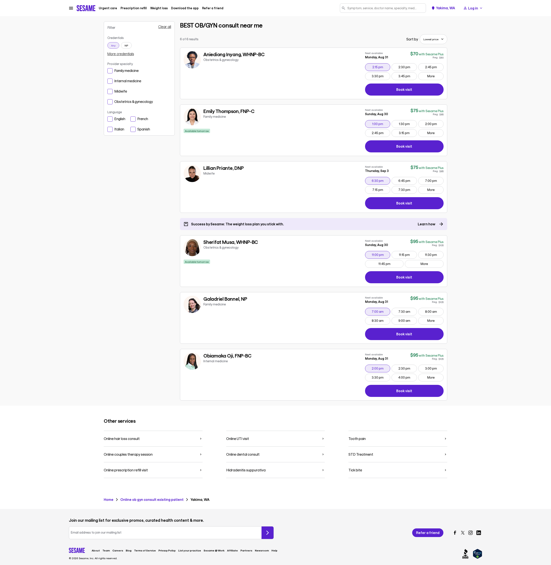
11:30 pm (434, 255)
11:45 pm (391, 264)
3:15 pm (408, 133)
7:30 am (407, 311)
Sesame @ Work (214, 550)
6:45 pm (407, 181)
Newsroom (262, 550)
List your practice (189, 550)
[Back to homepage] (86, 8)
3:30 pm (380, 76)
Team (106, 550)
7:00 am (380, 311)
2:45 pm (434, 67)
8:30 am (380, 320)
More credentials (120, 54)
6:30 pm (380, 181)
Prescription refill (134, 8)
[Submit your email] (268, 532)
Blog (129, 550)
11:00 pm (380, 255)
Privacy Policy (167, 550)
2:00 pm (434, 124)
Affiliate (232, 550)
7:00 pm (434, 181)
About (96, 550)
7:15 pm (381, 190)
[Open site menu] (71, 8)
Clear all (164, 26)
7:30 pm (407, 190)
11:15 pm (408, 255)
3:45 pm (407, 76)
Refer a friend (212, 8)
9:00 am (407, 320)
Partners (246, 550)
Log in (473, 8)
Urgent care (108, 8)
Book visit (420, 90)
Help (274, 550)
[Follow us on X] (463, 532)
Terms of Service (145, 550)
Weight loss (159, 8)
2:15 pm (381, 67)
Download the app (185, 8)
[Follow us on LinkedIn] (478, 532)
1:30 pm (408, 124)
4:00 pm (407, 377)
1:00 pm (381, 124)
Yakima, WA (445, 8)
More (431, 76)
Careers (117, 550)
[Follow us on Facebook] (455, 532)
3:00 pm (434, 368)
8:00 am (434, 311)
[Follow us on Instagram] (470, 532)
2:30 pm (407, 67)
